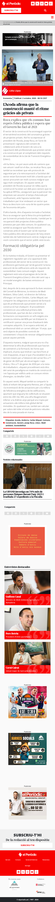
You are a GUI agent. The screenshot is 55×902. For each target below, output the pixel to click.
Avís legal (27, 866)
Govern (20, 423)
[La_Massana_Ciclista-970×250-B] (27, 454)
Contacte (18, 860)
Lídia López (15, 90)
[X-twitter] (37, 4)
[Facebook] (33, 4)
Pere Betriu (12, 633)
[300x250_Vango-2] (27, 764)
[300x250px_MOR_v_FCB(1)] (27, 717)
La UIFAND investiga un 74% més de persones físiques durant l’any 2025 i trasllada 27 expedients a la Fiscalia (23, 494)
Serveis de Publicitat (31, 860)
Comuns (46, 420)
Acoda (17, 420)
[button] (45, 10)
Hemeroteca (46, 860)
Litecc (37, 423)
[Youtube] (46, 4)
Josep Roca (29, 423)
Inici (4, 22)
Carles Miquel (36, 420)
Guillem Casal (13, 596)
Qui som (8, 860)
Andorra (25, 420)
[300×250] (27, 556)
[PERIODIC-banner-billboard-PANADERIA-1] (27, 45)
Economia (10, 22)
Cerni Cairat (12, 667)
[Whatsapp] (51, 4)
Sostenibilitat (20, 425)
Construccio (11, 423)
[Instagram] (42, 4)
